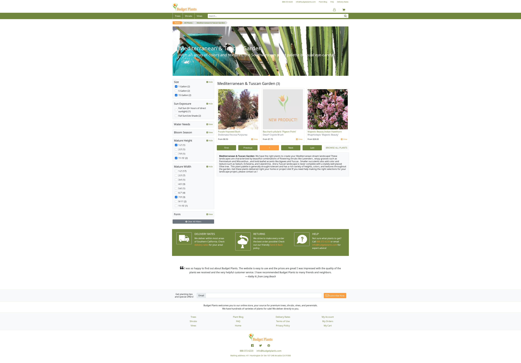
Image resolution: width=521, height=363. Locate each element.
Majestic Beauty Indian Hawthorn (325, 131)
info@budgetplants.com (269, 350)
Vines (193, 325)
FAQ (238, 321)
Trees (193, 316)
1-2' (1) (181, 145)
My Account (328, 316)
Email (201, 295)
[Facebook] (252, 345)
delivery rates (201, 244)
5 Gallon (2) (184, 90)
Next (290, 147)
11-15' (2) (183, 158)
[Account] (334, 10)
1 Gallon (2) (184, 86)
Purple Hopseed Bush (229, 131)
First (226, 147)
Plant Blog (238, 316)
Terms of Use (283, 321)
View (255, 139)
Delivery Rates (283, 316)
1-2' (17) (182, 171)
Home (177, 23)
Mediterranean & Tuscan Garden (211, 23)
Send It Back (276, 244)
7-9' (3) (181, 197)
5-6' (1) (181, 188)
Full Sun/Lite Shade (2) (189, 115)
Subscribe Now (336, 295)
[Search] (345, 16)
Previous (247, 147)
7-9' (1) (181, 153)
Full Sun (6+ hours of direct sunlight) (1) (192, 110)
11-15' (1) (183, 205)
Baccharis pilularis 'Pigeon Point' (279, 131)
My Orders (327, 321)
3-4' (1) (181, 179)
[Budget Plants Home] (184, 7)
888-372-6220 (323, 241)
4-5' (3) (181, 184)
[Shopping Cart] (344, 10)
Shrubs (193, 321)
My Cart (328, 325)
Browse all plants (336, 147)
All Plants (188, 23)
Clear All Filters (194, 221)
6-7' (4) (181, 192)
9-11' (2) (182, 201)
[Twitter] (261, 345)
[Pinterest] (269, 345)
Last (312, 147)
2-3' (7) (181, 175)
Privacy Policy (283, 325)
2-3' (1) (181, 149)
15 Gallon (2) (184, 95)
